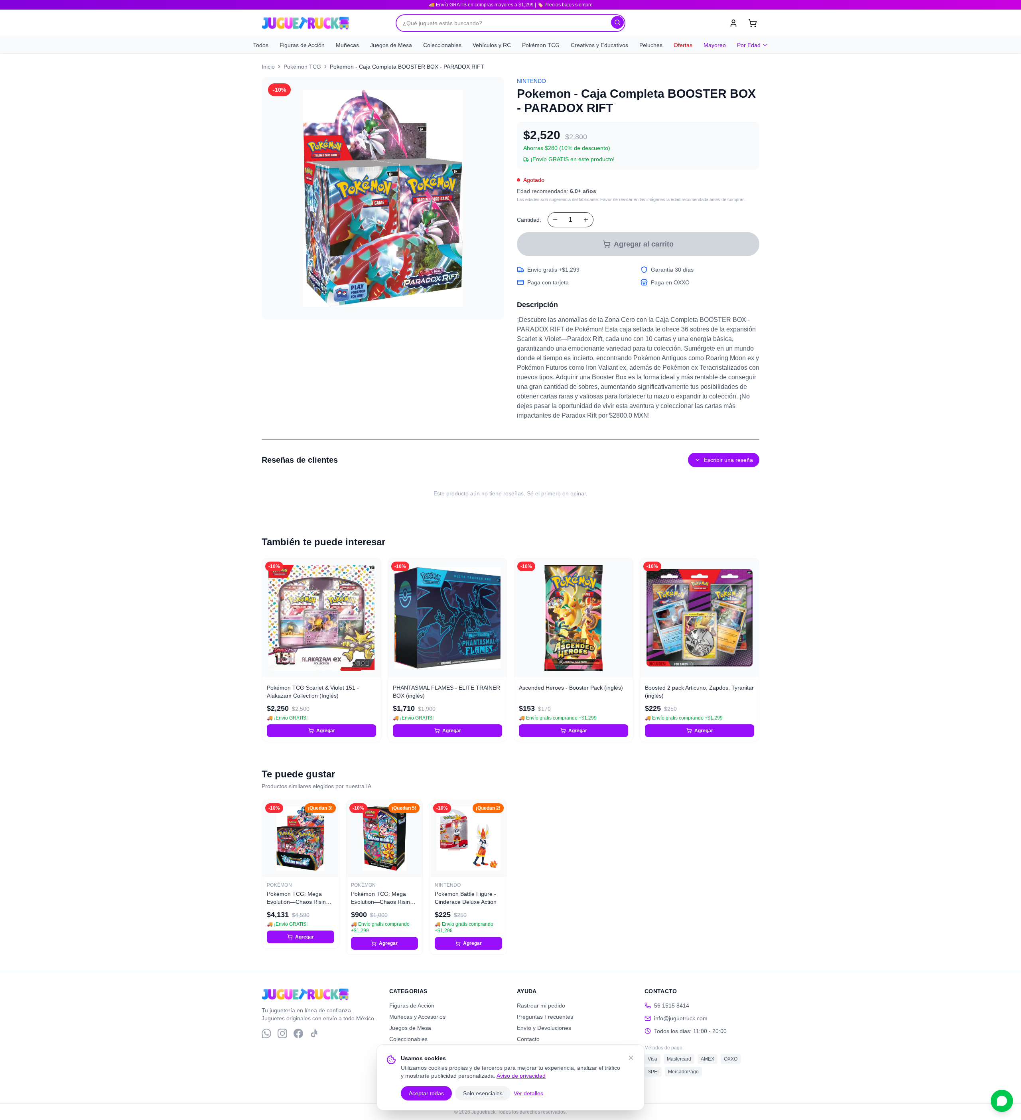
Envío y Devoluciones (544, 1028)
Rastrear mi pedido (541, 1005)
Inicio (268, 66)
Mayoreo (715, 45)
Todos (260, 45)
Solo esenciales (483, 1093)
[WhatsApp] (266, 1033)
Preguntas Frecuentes (545, 1017)
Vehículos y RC (492, 45)
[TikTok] (314, 1033)
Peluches (650, 45)
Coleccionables (442, 45)
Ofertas (683, 45)
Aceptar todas (426, 1093)
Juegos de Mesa (391, 45)
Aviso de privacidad (521, 1076)
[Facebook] (298, 1033)
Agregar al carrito (644, 244)
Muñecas (347, 45)
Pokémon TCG (541, 45)
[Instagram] (282, 1033)
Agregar (325, 731)
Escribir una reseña (728, 460)
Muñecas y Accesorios (417, 1017)
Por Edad (749, 45)
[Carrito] (752, 23)
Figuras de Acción (302, 45)
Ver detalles (528, 1093)
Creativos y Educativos (599, 45)
